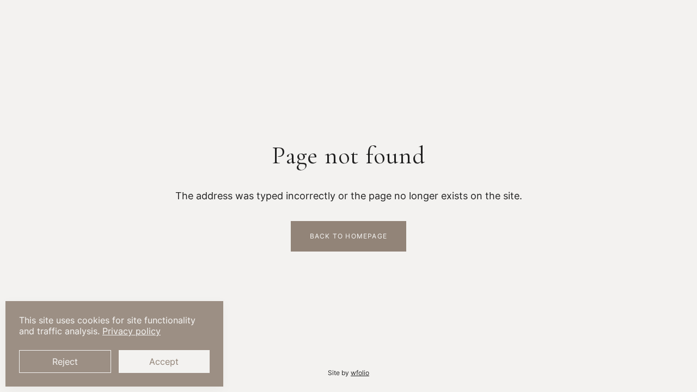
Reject (65, 361)
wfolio (360, 373)
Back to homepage (348, 236)
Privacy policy (131, 331)
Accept (164, 361)
